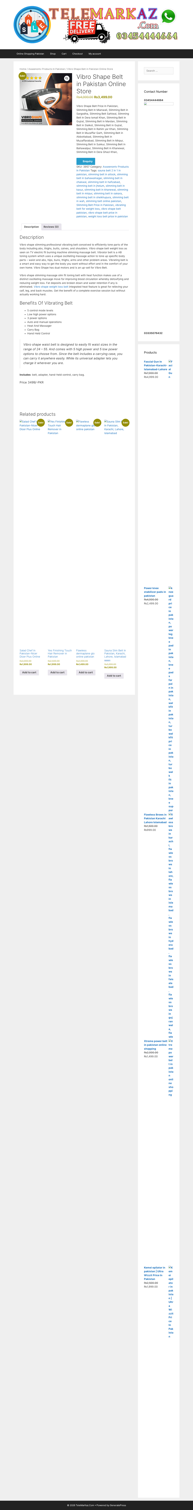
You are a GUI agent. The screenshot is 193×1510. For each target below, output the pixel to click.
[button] (67, 78)
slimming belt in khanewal (100, 189)
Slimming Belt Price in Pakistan (95, 205)
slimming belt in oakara (108, 193)
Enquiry (88, 161)
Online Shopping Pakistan (30, 53)
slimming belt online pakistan (103, 201)
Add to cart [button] (29, 672)
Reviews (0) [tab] (51, 226)
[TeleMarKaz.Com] (96, 24)
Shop (53, 53)
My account (95, 53)
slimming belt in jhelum (90, 185)
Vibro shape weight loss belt (51, 286)
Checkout (77, 53)
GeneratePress (118, 1505)
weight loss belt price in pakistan (108, 216)
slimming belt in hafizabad (104, 182)
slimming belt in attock (101, 174)
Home (23, 69)
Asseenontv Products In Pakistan (46, 69)
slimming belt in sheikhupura (93, 197)
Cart (64, 53)
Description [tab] (31, 226)
